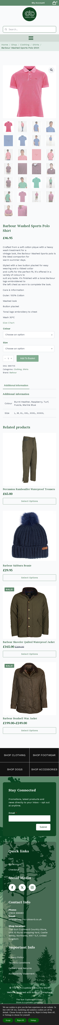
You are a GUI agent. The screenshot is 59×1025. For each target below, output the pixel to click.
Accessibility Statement (22, 973)
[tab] (16, 385)
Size (5, 342)
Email (13, 813)
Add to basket (27, 358)
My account (15, 864)
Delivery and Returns (20, 968)
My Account (38, 2)
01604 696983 (16, 913)
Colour (6, 329)
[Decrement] (5, 358)
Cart (11, 858)
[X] (22, 887)
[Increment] (11, 358)
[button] (51, 70)
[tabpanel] (29, 405)
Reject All (20, 1020)
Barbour (13, 373)
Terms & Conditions (19, 962)
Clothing (24, 44)
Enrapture (46, 992)
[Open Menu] (31, 38)
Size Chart (8, 322)
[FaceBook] (12, 887)
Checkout (14, 869)
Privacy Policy (16, 957)
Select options (29, 501)
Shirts (36, 44)
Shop (14, 44)
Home (4, 44)
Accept (8, 1020)
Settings (33, 1020)
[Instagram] (32, 887)
